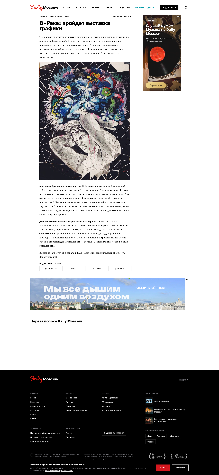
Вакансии (70, 406)
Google (150, 442)
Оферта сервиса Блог (40, 441)
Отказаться (180, 467)
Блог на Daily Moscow (111, 410)
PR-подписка (107, 402)
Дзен (149, 436)
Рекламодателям (110, 398)
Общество (124, 7)
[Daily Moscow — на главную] (44, 379)
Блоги (33, 418)
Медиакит (106, 406)
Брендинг (70, 437)
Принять (163, 467)
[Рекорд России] (179, 456)
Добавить (170, 7)
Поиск (68, 433)
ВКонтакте (174, 436)
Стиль (108, 7)
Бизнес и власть (37, 406)
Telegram (161, 436)
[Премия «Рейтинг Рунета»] (157, 456)
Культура (81, 7)
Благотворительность (76, 410)
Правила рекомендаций (41, 437)
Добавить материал (115, 433)
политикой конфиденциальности (59, 470)
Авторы (69, 402)
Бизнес (96, 7)
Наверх (182, 380)
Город (67, 7)
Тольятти (43, 16)
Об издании (71, 398)
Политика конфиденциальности (45, 433)
